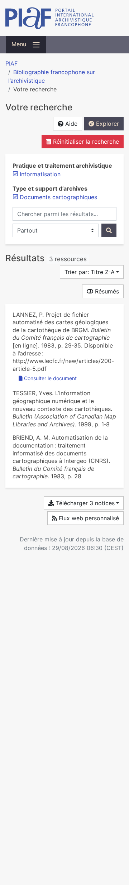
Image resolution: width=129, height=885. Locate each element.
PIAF (11, 63)
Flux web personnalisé (88, 518)
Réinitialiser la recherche (85, 141)
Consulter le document (50, 378)
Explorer (106, 123)
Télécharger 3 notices (84, 503)
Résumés (106, 291)
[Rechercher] (108, 230)
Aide (70, 123)
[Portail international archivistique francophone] (64, 18)
